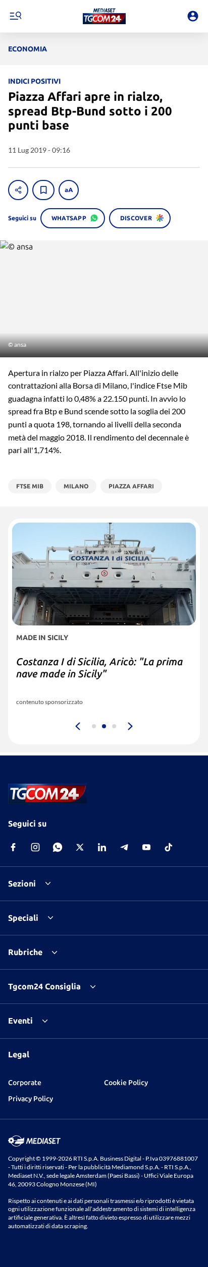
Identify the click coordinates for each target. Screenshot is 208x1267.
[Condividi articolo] (18, 190)
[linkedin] (102, 847)
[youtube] (146, 847)
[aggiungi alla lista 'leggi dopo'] (43, 190)
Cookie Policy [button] (126, 1083)
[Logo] (104, 16)
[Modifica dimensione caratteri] (69, 190)
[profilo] (193, 16)
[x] (80, 847)
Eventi (20, 1020)
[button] (104, 16)
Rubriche (25, 952)
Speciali (23, 917)
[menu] (15, 16)
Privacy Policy (30, 1099)
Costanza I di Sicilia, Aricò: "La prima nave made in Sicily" (99, 667)
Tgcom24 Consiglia (44, 986)
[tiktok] (169, 847)
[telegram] (124, 847)
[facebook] (13, 847)
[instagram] (35, 847)
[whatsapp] (58, 847)
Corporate (24, 1083)
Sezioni (22, 883)
